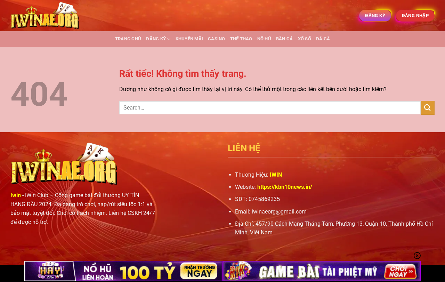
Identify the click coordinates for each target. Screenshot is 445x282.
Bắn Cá (284, 38)
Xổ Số (304, 38)
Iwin (15, 195)
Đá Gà (323, 38)
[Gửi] (428, 107)
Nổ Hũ (264, 38)
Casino (216, 38)
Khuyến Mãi (189, 38)
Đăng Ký (156, 38)
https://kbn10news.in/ (284, 187)
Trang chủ (128, 38)
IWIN (276, 174)
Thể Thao (241, 38)
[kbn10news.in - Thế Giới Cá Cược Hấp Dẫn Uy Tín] (45, 16)
